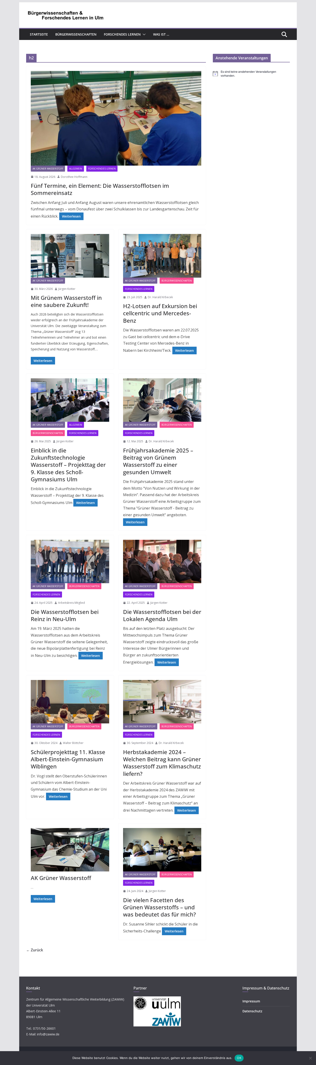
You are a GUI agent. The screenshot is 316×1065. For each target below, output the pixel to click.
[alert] (251, 73)
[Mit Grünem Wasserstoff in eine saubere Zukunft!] (70, 255)
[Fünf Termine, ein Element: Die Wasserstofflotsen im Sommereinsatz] (116, 118)
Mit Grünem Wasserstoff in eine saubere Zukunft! (66, 301)
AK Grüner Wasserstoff (48, 168)
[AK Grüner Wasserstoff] (70, 849)
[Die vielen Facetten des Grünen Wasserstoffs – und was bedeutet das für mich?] (162, 849)
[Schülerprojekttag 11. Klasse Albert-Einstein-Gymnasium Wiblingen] (70, 701)
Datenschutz (252, 1011)
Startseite (39, 34)
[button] (143, 34)
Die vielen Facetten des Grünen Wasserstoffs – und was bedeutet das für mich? (159, 907)
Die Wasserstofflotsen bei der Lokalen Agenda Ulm (162, 615)
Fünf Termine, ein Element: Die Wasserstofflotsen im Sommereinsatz (100, 189)
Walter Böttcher (73, 743)
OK (239, 1058)
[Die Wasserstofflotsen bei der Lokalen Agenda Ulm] (162, 561)
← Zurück (34, 950)
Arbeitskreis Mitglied (71, 603)
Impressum (251, 1001)
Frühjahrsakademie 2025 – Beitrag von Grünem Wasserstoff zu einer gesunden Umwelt (158, 461)
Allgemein (75, 168)
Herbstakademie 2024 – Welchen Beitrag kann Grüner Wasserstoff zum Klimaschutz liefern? (162, 762)
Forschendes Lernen (122, 34)
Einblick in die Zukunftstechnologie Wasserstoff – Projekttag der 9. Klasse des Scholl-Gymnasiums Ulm (68, 464)
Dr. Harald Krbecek (160, 297)
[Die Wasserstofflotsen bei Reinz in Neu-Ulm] (70, 561)
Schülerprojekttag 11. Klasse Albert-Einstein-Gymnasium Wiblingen (68, 759)
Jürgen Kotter (66, 289)
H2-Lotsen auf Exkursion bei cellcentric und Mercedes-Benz (160, 313)
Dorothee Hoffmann (74, 177)
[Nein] (310, 1058)
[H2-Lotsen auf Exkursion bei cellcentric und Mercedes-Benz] (162, 255)
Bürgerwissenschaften (75, 34)
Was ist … (161, 34)
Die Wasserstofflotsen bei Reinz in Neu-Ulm (65, 615)
